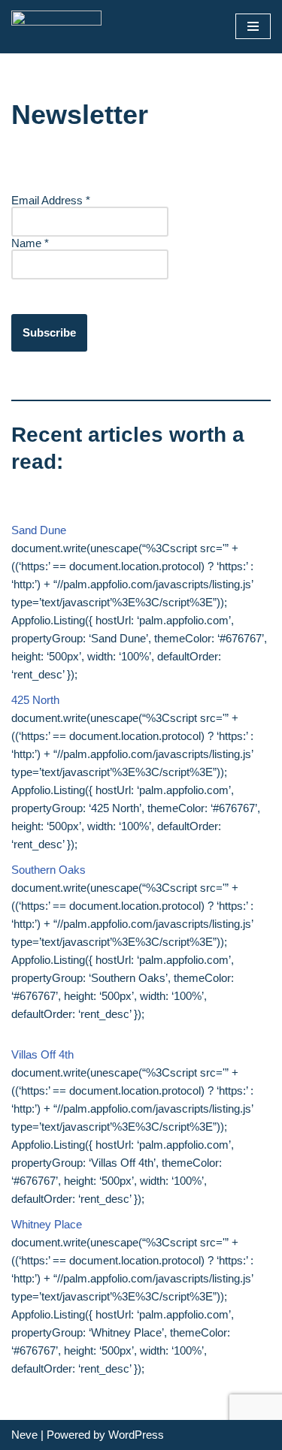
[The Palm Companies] (56, 27)
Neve (24, 1434)
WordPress (136, 1434)
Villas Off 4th (42, 1054)
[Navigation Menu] (253, 26)
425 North (35, 699)
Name (30, 243)
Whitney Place (46, 1224)
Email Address (50, 200)
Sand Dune (38, 530)
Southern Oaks (48, 869)
